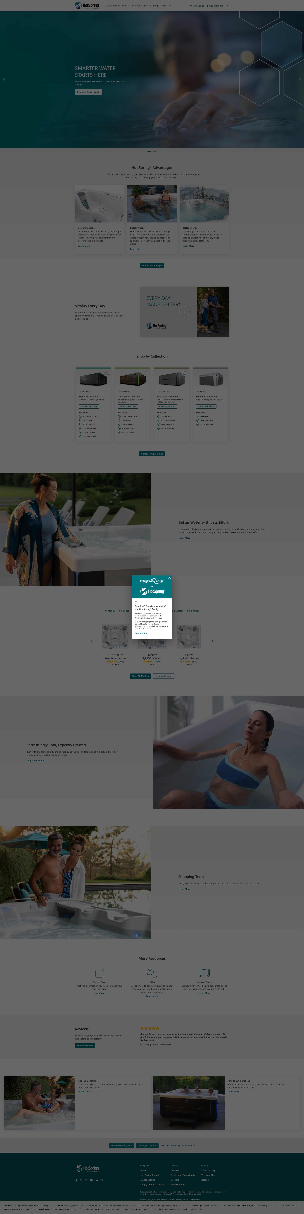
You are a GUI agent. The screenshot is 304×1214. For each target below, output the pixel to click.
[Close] (169, 577)
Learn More (141, 633)
